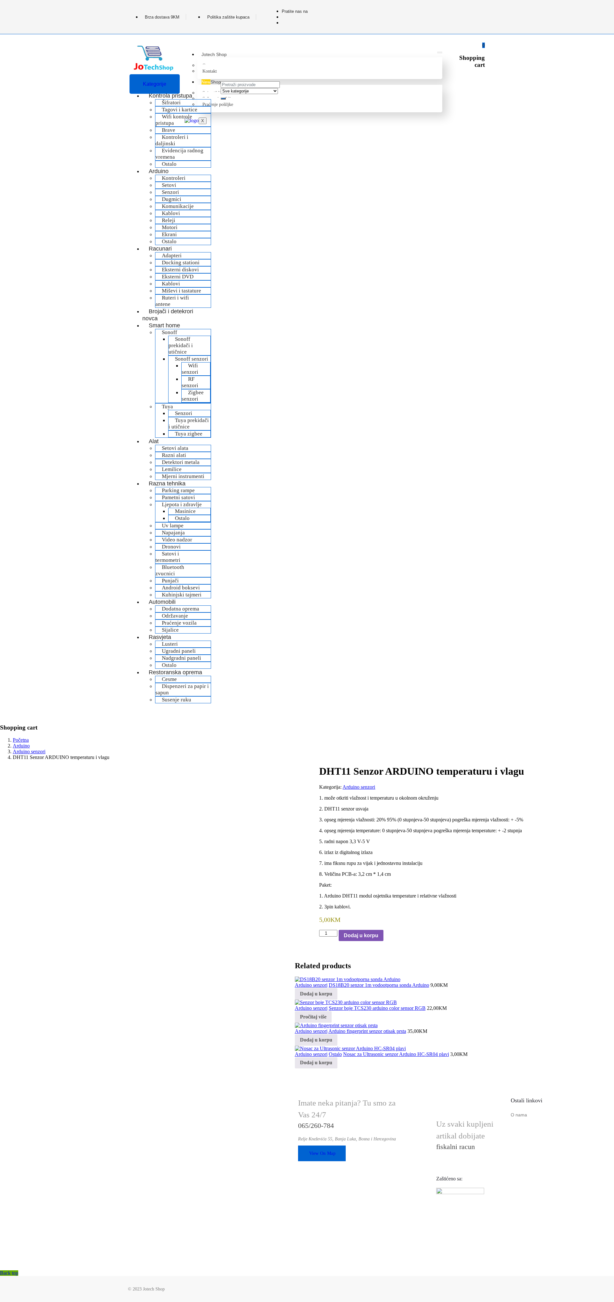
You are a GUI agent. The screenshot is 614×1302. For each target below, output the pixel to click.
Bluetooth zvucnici (169, 570)
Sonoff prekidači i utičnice (181, 345)
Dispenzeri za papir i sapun (182, 689)
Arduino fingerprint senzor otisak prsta (367, 1031)
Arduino (21, 745)
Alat (154, 441)
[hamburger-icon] (439, 52)
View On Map (322, 1153)
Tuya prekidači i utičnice (189, 423)
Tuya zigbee (188, 434)
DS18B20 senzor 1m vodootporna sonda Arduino (379, 985)
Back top (9, 1273)
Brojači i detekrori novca (167, 315)
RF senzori (190, 382)
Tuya (167, 406)
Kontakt (209, 71)
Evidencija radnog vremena (179, 154)
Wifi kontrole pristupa (173, 120)
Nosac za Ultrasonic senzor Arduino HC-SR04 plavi (396, 1054)
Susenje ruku (176, 700)
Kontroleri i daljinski (171, 140)
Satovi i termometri (167, 557)
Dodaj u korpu (361, 935)
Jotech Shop (214, 54)
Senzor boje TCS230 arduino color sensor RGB (377, 1008)
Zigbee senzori (193, 395)
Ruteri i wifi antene (172, 301)
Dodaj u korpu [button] (316, 993)
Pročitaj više (313, 1016)
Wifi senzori (190, 369)
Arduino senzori (29, 751)
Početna (21, 740)
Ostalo (182, 518)
